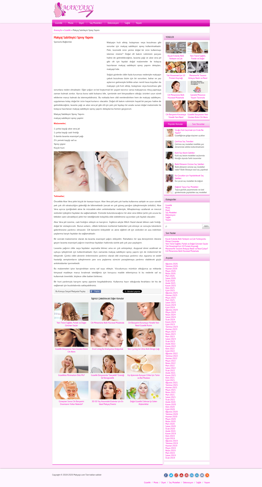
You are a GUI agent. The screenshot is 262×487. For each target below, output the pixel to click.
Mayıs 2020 (170, 419)
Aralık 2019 (170, 431)
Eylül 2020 (170, 409)
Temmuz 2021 (171, 385)
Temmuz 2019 (171, 443)
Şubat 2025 (170, 302)
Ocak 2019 (170, 458)
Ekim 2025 (170, 288)
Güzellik (58, 23)
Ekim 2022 (170, 348)
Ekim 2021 (170, 378)
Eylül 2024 (170, 307)
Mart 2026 (170, 276)
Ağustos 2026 (171, 264)
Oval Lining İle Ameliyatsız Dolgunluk (107, 349)
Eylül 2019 (170, 438)
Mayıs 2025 (170, 297)
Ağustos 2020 (171, 411)
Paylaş (95, 291)
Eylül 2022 (170, 351)
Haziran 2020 (171, 416)
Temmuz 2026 (171, 266)
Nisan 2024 (170, 314)
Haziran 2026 (171, 268)
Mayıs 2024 (170, 312)
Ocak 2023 (170, 341)
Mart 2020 (170, 424)
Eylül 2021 (170, 380)
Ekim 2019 (170, 436)
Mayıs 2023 (170, 331)
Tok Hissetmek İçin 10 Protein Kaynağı (181, 246)
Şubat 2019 (170, 455)
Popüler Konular (175, 124)
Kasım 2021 (170, 375)
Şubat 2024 (170, 317)
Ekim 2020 (170, 407)
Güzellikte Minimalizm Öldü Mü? (71, 375)
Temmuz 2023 (171, 327)
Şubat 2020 (170, 426)
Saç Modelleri (96, 23)
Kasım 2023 (170, 322)
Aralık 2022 (170, 344)
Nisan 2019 (170, 450)
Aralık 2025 (170, 283)
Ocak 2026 (170, 280)
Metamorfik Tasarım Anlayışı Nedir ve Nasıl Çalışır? (186, 248)
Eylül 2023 (170, 324)
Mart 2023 (170, 336)
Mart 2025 (170, 300)
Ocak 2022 (170, 370)
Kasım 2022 (170, 346)
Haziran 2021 (171, 387)
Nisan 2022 (170, 363)
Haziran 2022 (171, 358)
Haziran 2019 (171, 445)
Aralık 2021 (170, 373)
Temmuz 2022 (171, 356)
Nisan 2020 (170, 421)
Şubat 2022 (170, 368)
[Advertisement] (79, 64)
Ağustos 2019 (171, 441)
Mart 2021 (170, 394)
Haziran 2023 (171, 329)
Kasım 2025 (170, 285)
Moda (70, 23)
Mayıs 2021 (170, 390)
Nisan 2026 (170, 273)
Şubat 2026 (170, 278)
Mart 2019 (170, 453)
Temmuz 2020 (171, 414)
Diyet (81, 23)
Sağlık (127, 23)
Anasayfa (58, 30)
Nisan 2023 (170, 334)
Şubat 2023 (170, 339)
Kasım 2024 (170, 305)
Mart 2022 (170, 365)
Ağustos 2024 (171, 310)
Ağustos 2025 (171, 293)
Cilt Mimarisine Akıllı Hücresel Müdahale (107, 322)
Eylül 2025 (170, 290)
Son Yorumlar (198, 124)
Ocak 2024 (170, 319)
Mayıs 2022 (170, 361)
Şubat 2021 (170, 397)
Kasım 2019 (170, 433)
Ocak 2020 (170, 428)
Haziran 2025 (171, 295)
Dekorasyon (113, 23)
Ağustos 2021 (171, 382)
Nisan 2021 (170, 392)
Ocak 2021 (170, 399)
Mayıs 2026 (170, 271)
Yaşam (139, 23)
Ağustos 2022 (171, 353)
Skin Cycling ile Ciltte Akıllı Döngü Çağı (144, 349)
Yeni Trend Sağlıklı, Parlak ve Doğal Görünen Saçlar (186, 244)
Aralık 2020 (170, 402)
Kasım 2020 (170, 404)
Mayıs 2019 (170, 448)
